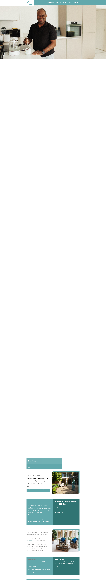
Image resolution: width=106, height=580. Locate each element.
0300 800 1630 (60, 504)
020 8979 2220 (60, 512)
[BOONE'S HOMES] (30, 2)
